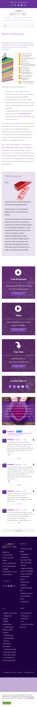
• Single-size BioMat (26, 568)
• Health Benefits (8, 638)
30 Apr (24, 464)
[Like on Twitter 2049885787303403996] (15, 485)
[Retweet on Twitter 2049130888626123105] (11, 504)
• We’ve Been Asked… (9, 655)
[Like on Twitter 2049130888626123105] (15, 504)
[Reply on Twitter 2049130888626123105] (8, 504)
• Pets (22, 621)
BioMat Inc (19, 672)
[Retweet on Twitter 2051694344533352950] (11, 458)
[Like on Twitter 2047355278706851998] (15, 523)
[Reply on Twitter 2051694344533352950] (8, 458)
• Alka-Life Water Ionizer (25, 597)
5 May (24, 440)
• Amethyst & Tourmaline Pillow (25, 558)
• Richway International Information (7, 643)
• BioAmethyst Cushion (24, 578)
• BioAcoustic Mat (25, 563)
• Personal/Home (25, 613)
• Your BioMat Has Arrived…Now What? (9, 659)
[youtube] (22, 386)
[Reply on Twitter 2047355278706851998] (8, 523)
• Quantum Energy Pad (26, 589)
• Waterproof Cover (26, 593)
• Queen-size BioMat (26, 571)
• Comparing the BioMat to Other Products (8, 630)
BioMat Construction (13, 34)
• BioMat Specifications (7, 623)
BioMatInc (11, 440)
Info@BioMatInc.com (23, 2)
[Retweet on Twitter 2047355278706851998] (11, 523)
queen (21, 147)
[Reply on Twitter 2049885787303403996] (8, 485)
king (27, 147)
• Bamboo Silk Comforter (24, 583)
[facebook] (10, 386)
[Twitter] (6, 586)
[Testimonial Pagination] (14, 424)
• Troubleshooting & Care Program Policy (9, 650)
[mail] (27, 386)
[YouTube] (11, 586)
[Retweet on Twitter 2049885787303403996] (11, 485)
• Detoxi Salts (24, 602)
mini (3, 147)
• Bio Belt (23, 565)
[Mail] (14, 586)
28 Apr (24, 491)
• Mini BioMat (24, 554)
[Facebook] (3, 586)
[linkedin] (18, 386)
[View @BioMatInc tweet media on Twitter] (9, 454)
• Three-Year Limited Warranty (26, 625)
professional (9, 147)
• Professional (24, 616)
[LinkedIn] (8, 586)
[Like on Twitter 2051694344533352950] (15, 458)
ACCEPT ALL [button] (7, 703)
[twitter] (14, 386)
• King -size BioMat (26, 574)
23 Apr (24, 510)
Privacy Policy (7, 572)
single (16, 147)
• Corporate (24, 619)
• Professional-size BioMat (26, 550)
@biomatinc (18, 440)
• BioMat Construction (10, 613)
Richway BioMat (25, 114)
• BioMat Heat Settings (7, 617)
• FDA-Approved (8, 635)
